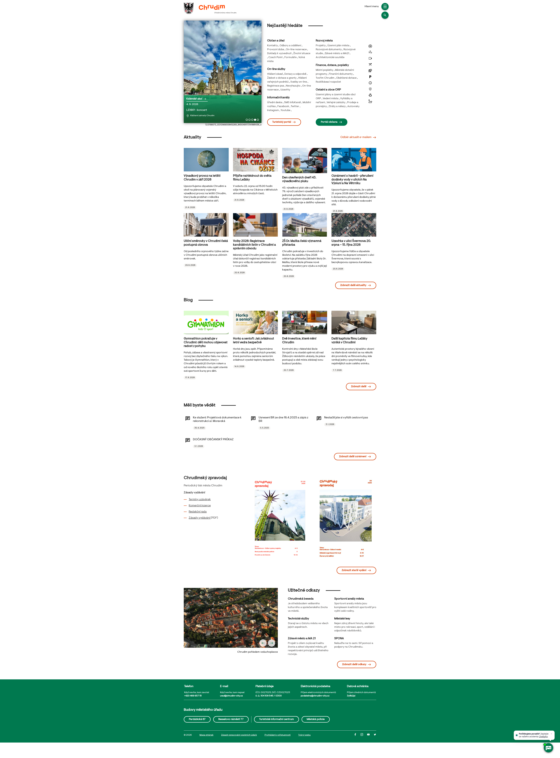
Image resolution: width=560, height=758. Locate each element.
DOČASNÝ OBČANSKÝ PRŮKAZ (213, 439)
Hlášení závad (275, 74)
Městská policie (316, 719)
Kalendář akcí (194, 99)
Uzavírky (285, 90)
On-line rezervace (296, 49)
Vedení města (330, 98)
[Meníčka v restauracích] (370, 64)
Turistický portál (281, 122)
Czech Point (275, 57)
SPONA (339, 638)
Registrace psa (275, 86)
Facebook (283, 106)
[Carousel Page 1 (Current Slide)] (247, 120)
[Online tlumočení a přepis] (370, 52)
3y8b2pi (351, 696)
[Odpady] (370, 95)
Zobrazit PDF (282, 515)
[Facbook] (357, 735)
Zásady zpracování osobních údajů (239, 735)
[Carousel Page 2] (250, 120)
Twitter (295, 106)
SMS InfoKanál (292, 102)
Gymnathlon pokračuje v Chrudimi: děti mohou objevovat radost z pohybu (206, 342)
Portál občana (329, 122)
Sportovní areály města (349, 598)
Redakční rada (198, 511)
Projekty (321, 45)
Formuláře (290, 57)
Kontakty (272, 45)
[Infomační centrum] (370, 83)
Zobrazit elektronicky (282, 522)
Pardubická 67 (197, 719)
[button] (385, 15)
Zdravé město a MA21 (337, 53)
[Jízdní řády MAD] (370, 70)
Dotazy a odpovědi (295, 74)
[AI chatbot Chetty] (548, 748)
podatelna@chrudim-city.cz (315, 696)
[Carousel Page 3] (252, 120)
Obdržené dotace (346, 78)
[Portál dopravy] (370, 101)
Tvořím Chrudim (325, 78)
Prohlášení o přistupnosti (278, 735)
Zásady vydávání (200, 517)
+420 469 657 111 (193, 696)
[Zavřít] (551, 734)
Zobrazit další (358, 386)
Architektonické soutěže (330, 57)
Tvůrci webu (304, 735)
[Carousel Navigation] (222, 89)
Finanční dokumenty (341, 74)
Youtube (285, 110)
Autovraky (353, 106)
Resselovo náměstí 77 (231, 719)
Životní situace (301, 53)
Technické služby (298, 618)
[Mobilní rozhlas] (370, 46)
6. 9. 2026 (200, 110)
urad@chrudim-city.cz (231, 696)
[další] (255, 89)
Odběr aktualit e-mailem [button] (355, 137)
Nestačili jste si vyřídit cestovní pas (346, 417)
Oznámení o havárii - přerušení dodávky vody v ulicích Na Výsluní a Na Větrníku (352, 179)
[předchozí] (246, 89)
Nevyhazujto (293, 86)
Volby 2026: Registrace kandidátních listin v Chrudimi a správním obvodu (254, 245)
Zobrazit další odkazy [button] (354, 664)
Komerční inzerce (200, 505)
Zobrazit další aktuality (353, 285)
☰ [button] (385, 7)
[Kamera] (370, 58)
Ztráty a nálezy (337, 106)
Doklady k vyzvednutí (279, 53)
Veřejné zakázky (336, 102)
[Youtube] (370, 735)
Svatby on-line (298, 82)
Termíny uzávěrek (200, 499)
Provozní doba (275, 49)
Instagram (273, 110)
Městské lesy (342, 618)
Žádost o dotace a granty (281, 78)
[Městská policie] (370, 89)
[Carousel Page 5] (258, 120)
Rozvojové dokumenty (329, 49)
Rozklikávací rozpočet (328, 82)
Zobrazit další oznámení (352, 456)
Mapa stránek (207, 735)
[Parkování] (370, 76)
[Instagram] (363, 735)
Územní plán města (338, 45)
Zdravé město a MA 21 (302, 638)
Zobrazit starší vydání (354, 570)
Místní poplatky (324, 70)
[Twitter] (375, 735)
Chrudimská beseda (301, 598)
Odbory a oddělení (290, 45)
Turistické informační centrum (276, 719)
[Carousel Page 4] (255, 120)
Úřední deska (274, 102)
